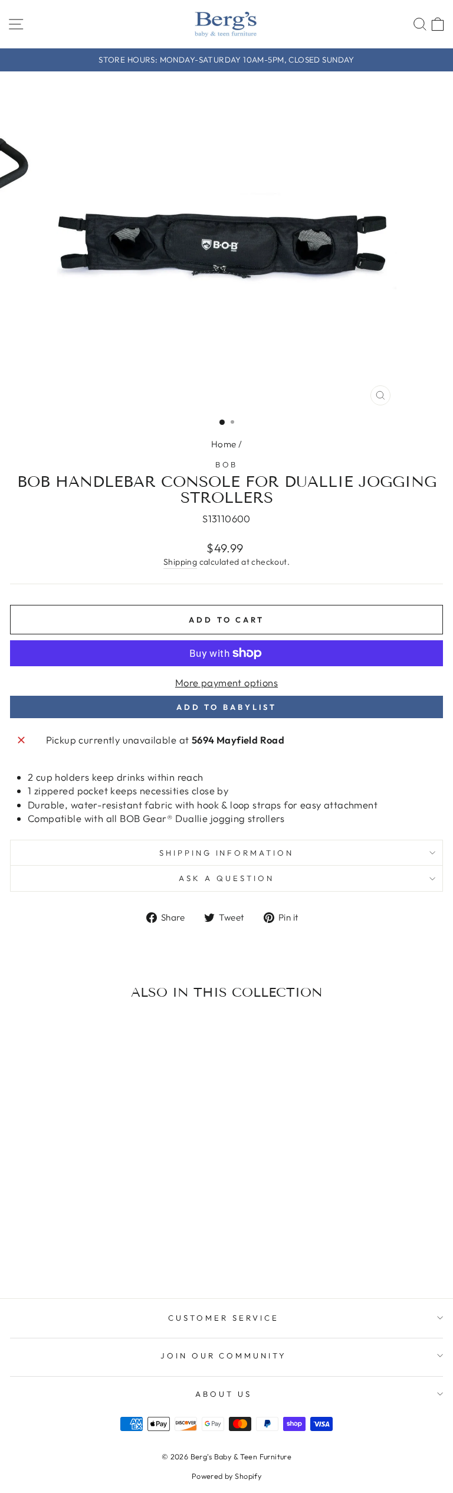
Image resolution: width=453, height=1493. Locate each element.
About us (223, 1394)
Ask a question (226, 878)
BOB (226, 464)
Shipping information (226, 852)
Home (224, 444)
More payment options (226, 682)
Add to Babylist (226, 707)
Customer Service (223, 1317)
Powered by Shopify (226, 1476)
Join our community (223, 1355)
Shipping (180, 561)
